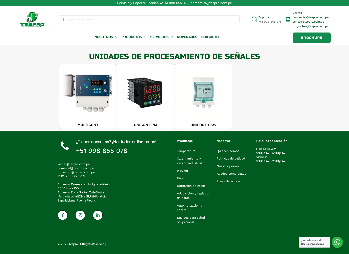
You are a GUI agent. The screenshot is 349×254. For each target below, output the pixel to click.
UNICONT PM (145, 125)
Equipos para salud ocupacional (191, 220)
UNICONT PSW (203, 125)
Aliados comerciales (231, 173)
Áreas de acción (228, 181)
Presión (182, 170)
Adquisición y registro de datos (193, 196)
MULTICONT (87, 125)
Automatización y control (189, 208)
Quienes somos (228, 151)
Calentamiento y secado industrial (189, 161)
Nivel (180, 178)
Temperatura (186, 151)
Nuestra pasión (228, 166)
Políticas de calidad (231, 158)
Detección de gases (191, 186)
